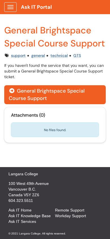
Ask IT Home (20, 210)
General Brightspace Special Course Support (47, 94)
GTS (77, 55)
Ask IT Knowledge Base (29, 216)
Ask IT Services (22, 221)
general (38, 55)
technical (59, 55)
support (18, 55)
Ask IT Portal (36, 7)
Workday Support (70, 216)
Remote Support (69, 210)
